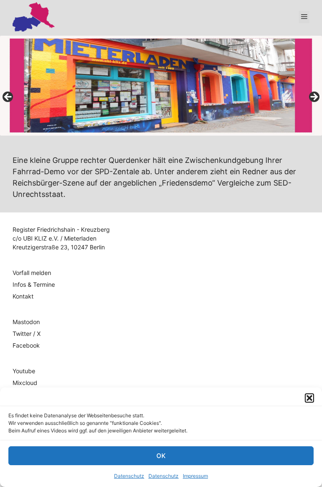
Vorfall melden (32, 272)
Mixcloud (25, 382)
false (8, 97)
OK (161, 456)
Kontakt (23, 296)
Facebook (26, 345)
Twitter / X (27, 333)
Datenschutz (129, 476)
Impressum (195, 476)
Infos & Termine (34, 284)
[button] (309, 398)
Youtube (24, 370)
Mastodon (26, 321)
